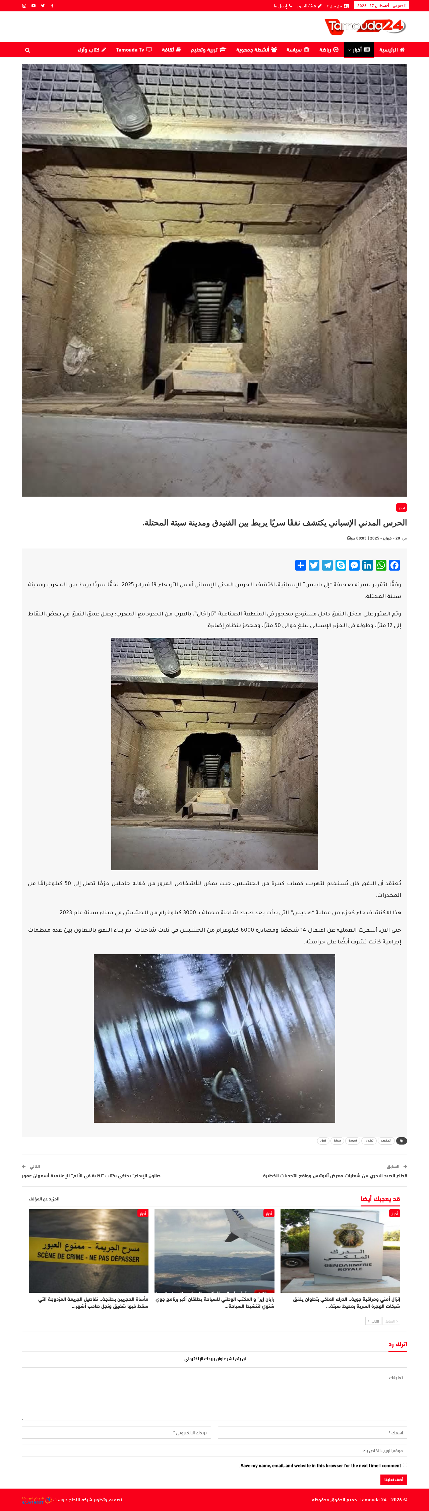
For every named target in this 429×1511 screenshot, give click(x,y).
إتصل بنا (280, 5)
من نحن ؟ (334, 5)
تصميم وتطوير (108, 1499)
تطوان (369, 1141)
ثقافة (168, 50)
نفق (323, 1141)
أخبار (357, 50)
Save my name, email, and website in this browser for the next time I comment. (320, 1465)
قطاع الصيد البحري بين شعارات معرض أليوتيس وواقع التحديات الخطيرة (335, 1176)
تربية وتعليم (204, 50)
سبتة (337, 1141)
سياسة (294, 50)
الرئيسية (388, 50)
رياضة (325, 50)
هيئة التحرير (306, 5)
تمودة (353, 1141)
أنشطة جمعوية (252, 50)
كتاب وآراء (89, 50)
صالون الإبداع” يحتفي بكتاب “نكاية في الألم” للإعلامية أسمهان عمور (91, 1176)
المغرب (386, 1141)
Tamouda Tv (130, 50)
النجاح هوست (66, 1499)
